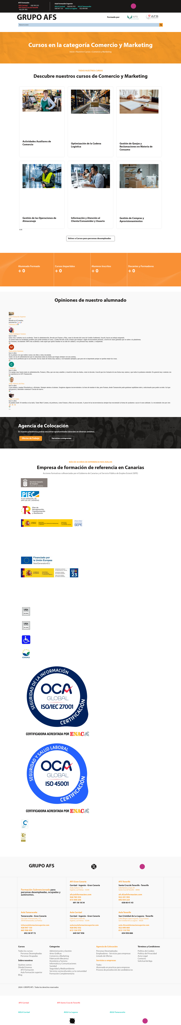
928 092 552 (75, 928)
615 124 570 (75, 930)
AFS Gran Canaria (78, 882)
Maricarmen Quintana (16, 351)
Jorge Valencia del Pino (16, 384)
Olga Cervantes (14, 399)
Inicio (72, 52)
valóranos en (13, 324)
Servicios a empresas (106, 961)
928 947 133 (26, 928)
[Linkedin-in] (120, 6)
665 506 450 (26, 930)
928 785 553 (75, 897)
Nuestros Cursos (83, 52)
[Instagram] (133, 6)
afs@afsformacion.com (80, 895)
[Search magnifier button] (161, 25)
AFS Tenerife (124, 882)
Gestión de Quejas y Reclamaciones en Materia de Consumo (136, 146)
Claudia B (12, 368)
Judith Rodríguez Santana (17, 334)
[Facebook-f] (107, 6)
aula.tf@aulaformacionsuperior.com (134, 925)
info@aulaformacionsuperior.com (35, 925)
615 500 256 (75, 900)
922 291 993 (124, 897)
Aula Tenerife (125, 912)
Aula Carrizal (76, 912)
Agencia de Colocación (107, 947)
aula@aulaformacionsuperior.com (84, 925)
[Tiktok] (159, 6)
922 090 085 (124, 928)
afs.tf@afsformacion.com (130, 895)
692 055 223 (124, 900)
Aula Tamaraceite (29, 912)
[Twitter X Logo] (93, 866)
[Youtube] (146, 6)
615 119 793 (124, 930)
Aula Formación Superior (17, 317)
